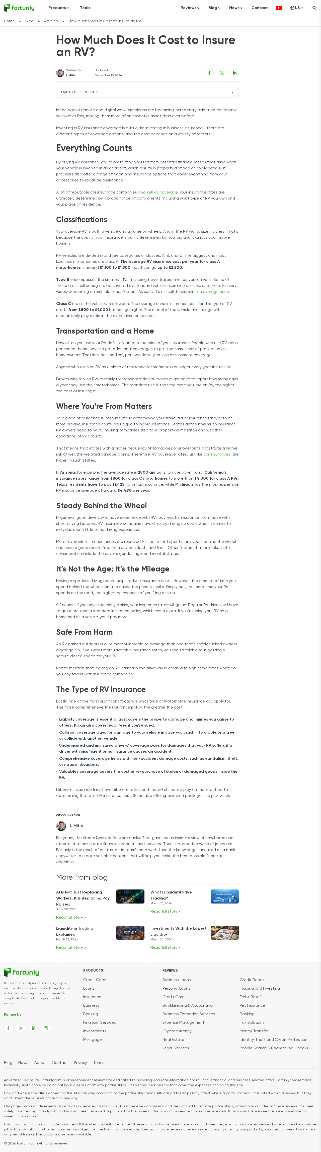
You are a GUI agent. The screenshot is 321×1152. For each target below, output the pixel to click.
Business (91, 1006)
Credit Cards (95, 980)
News (23, 1063)
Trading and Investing (260, 989)
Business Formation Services (189, 1014)
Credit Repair (252, 980)
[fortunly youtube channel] (279, 8)
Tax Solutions (252, 1023)
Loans (88, 989)
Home (9, 21)
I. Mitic (71, 75)
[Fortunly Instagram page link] (46, 1028)
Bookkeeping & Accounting (188, 1006)
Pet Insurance (252, 1006)
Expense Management (183, 1023)
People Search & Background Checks (274, 1048)
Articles (51, 21)
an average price (213, 292)
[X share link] (222, 73)
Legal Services (176, 1048)
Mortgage (92, 1040)
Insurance (92, 997)
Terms (98, 1063)
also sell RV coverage (158, 192)
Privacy (80, 1063)
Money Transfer (254, 1031)
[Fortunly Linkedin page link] (33, 1028)
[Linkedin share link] (234, 73)
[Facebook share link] (209, 73)
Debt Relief (250, 997)
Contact (260, 8)
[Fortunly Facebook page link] (8, 1028)
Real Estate (173, 1040)
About (40, 1063)
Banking (90, 1014)
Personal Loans (176, 989)
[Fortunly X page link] (21, 1028)
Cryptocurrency (177, 1031)
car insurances (216, 455)
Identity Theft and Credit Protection (273, 1040)
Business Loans (177, 980)
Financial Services (99, 1023)
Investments (94, 1031)
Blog (29, 21)
